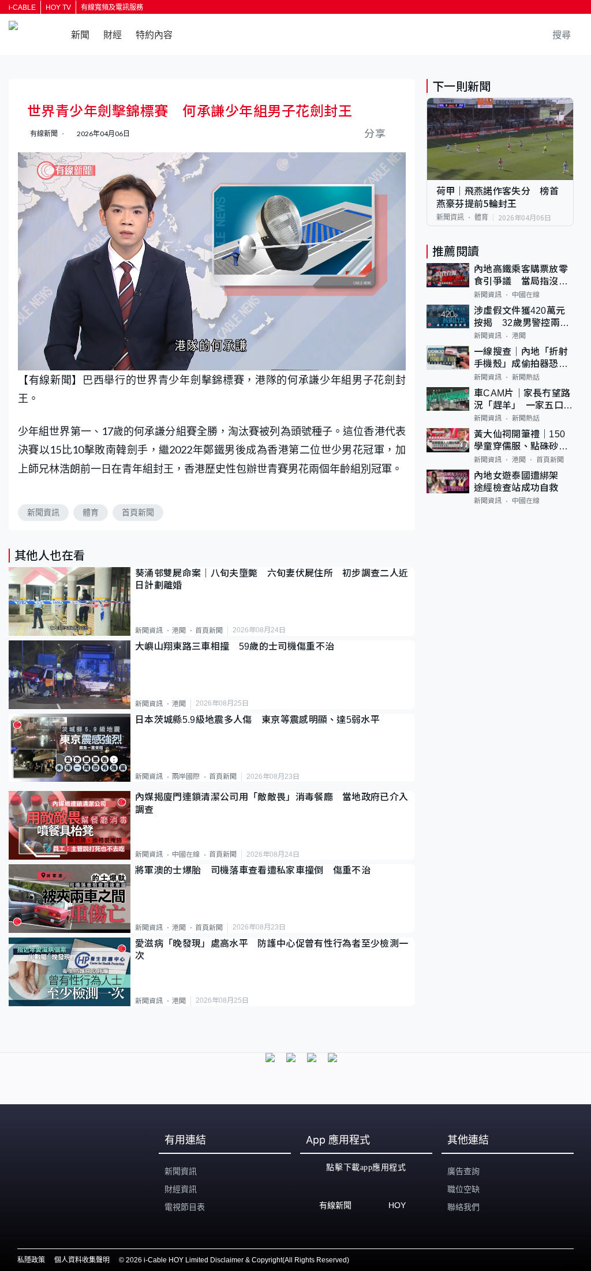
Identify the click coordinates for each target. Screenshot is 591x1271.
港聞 (179, 631)
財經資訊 (180, 1189)
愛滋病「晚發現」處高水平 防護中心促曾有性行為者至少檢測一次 (271, 950)
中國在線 (186, 854)
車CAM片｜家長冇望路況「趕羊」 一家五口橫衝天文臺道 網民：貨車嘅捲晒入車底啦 (523, 400)
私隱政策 (31, 1260)
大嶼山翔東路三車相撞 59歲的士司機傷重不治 (234, 646)
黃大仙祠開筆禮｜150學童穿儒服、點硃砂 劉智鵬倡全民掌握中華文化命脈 (521, 441)
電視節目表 (184, 1207)
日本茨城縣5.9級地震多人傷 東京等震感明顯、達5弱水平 (257, 720)
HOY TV (58, 7)
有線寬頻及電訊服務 (112, 7)
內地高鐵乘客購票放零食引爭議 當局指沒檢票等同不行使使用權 (521, 276)
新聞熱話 (526, 377)
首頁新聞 (138, 512)
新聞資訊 (43, 512)
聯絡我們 (463, 1207)
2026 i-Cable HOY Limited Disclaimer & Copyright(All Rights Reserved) (237, 1260)
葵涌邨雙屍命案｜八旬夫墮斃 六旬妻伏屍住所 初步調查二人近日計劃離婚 (271, 579)
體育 (91, 512)
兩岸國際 (186, 777)
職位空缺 (463, 1189)
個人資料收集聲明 (82, 1260)
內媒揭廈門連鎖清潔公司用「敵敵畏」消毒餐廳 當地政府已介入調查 (271, 803)
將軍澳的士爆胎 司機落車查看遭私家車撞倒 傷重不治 (253, 870)
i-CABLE (22, 7)
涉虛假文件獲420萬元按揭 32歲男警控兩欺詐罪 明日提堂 (522, 317)
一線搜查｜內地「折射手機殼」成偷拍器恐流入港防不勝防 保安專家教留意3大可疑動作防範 (524, 358)
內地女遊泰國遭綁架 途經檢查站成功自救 (521, 482)
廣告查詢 (463, 1171)
